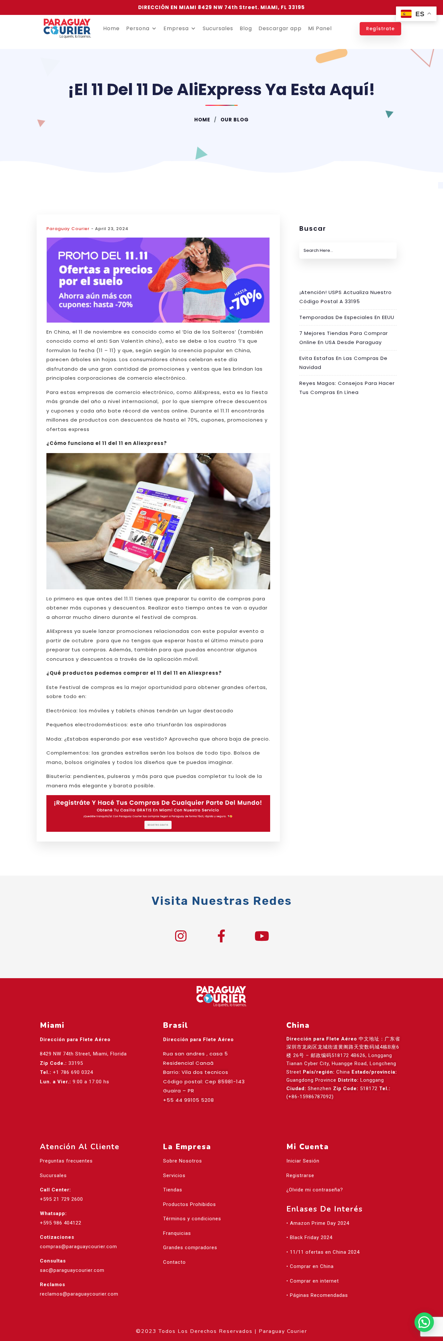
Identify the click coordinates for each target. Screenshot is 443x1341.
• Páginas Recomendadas (317, 1295)
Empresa (176, 28)
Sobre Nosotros (182, 1161)
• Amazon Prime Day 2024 (317, 1223)
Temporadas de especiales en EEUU (346, 317)
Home (111, 28)
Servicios (174, 1175)
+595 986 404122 (60, 1223)
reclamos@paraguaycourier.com (79, 1294)
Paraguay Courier (68, 229)
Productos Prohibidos (189, 1204)
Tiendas (172, 1190)
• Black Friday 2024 (309, 1237)
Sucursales (218, 28)
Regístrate (380, 28)
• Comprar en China (310, 1266)
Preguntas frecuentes (66, 1161)
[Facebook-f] (221, 936)
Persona (138, 28)
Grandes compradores (190, 1247)
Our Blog (234, 119)
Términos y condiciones (192, 1219)
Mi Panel (320, 28)
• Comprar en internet (312, 1281)
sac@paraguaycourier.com (72, 1270)
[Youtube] (262, 936)
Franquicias (177, 1233)
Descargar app (280, 28)
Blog (246, 28)
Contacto (174, 1262)
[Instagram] (181, 936)
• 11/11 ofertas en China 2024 (323, 1252)
